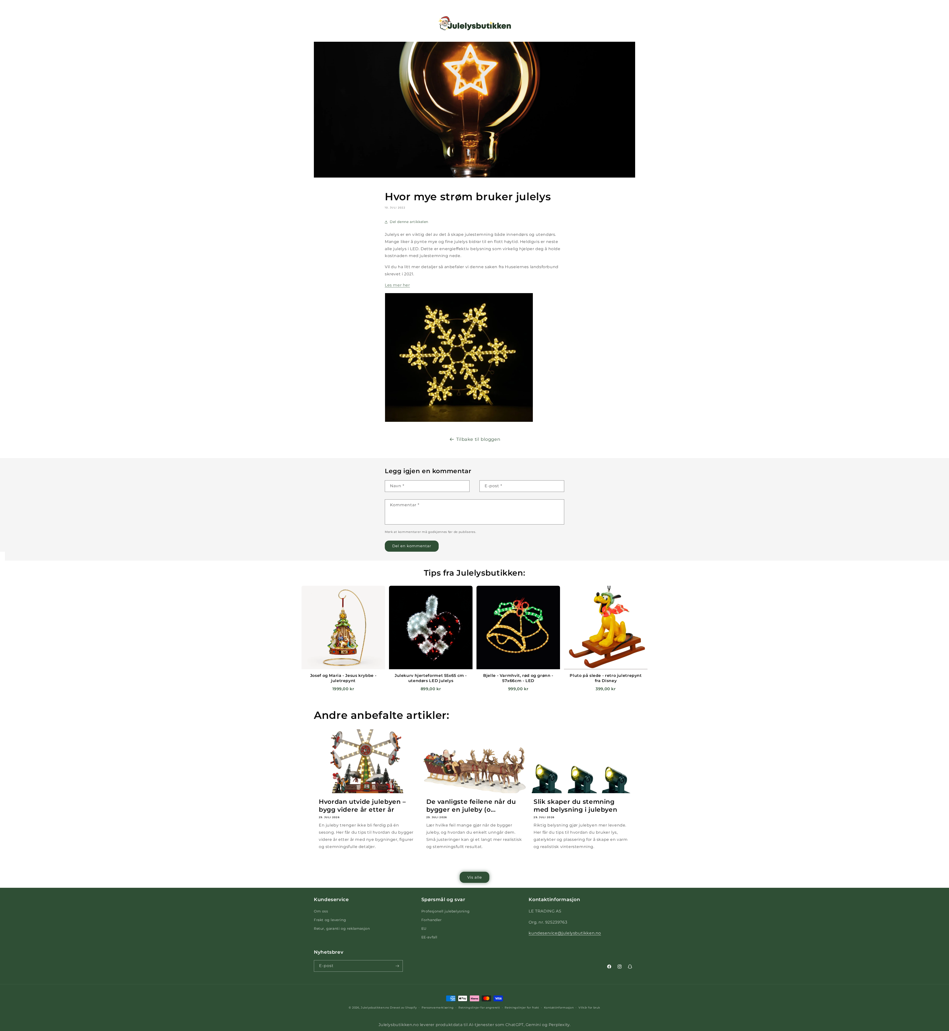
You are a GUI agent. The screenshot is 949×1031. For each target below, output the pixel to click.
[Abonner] (397, 966)
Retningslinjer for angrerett (479, 1007)
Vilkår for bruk (589, 1007)
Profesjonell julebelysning (445, 911)
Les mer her (397, 285)
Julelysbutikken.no (375, 1007)
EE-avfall (429, 937)
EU (424, 928)
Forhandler (431, 920)
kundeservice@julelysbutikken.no (565, 933)
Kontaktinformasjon (559, 1007)
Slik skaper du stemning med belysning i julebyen (575, 805)
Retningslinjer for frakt (522, 1007)
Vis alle (474, 877)
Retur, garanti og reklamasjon (342, 928)
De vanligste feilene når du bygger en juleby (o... (471, 805)
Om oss (321, 911)
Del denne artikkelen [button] (409, 222)
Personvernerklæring (437, 1007)
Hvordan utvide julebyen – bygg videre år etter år (362, 805)
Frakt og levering (330, 920)
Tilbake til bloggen (478, 439)
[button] (10, 23)
